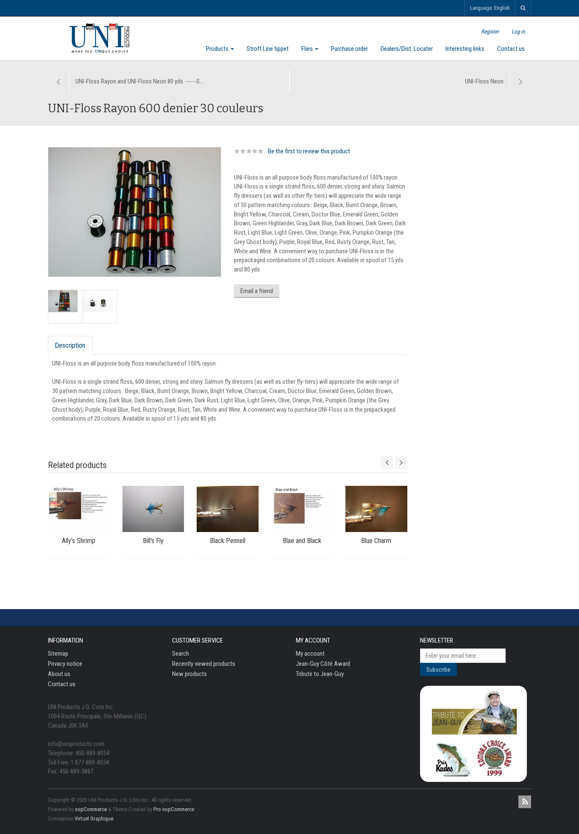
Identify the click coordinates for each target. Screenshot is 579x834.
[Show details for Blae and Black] (302, 509)
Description (70, 345)
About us (59, 674)
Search (180, 653)
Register (490, 31)
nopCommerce (91, 809)
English (502, 8)
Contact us (511, 49)
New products (189, 674)
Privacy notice (65, 664)
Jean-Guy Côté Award (323, 664)
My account (310, 653)
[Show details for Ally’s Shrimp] (79, 509)
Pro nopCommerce (173, 809)
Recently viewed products (203, 664)
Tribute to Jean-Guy (320, 674)
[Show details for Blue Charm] (376, 509)
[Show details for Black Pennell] (228, 509)
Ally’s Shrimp (78, 541)
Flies (307, 49)
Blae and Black (302, 541)
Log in (518, 31)
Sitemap (58, 653)
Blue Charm (376, 541)
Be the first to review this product (309, 151)
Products (218, 49)
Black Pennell (227, 541)
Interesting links (464, 49)
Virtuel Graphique (94, 818)
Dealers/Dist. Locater (407, 49)
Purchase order (349, 49)
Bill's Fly (153, 541)
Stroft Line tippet (268, 49)
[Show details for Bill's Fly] (153, 509)
